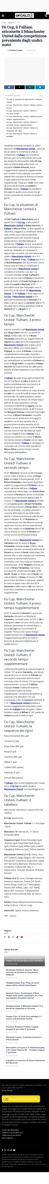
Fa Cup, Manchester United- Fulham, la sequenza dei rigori (22, 129)
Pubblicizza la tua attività (11, 1135)
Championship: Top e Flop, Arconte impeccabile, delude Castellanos (22, 984)
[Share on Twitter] (20, 87)
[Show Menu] (3, 15)
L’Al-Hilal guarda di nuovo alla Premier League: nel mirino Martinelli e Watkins (24, 959)
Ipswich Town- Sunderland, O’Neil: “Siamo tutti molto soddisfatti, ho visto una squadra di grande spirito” (24, 995)
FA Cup (19, 23)
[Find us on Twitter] (9, 937)
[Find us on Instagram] (13, 937)
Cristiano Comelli (15, 50)
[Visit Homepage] (24, 15)
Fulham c (32, 259)
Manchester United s (26, 500)
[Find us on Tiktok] (17, 937)
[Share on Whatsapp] (30, 87)
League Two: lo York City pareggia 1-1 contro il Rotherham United (24, 1017)
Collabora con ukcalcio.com (12, 1132)
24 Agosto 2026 (12, 964)
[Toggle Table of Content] (39, 96)
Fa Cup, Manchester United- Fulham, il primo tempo (24, 106)
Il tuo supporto (7, 1138)
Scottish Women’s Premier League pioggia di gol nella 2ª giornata (22, 1027)
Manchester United (26, 148)
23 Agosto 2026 (12, 1055)
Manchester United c (21, 703)
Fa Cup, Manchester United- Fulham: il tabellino (21, 135)
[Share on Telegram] (40, 87)
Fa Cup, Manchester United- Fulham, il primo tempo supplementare (24, 117)
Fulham (21, 155)
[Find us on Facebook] (4, 937)
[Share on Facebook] (9, 87)
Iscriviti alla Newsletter (10, 1130)
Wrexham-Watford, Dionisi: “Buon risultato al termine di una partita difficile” (22, 972)
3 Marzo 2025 (31, 50)
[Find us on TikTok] (11, 1150)
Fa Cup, (7, 296)
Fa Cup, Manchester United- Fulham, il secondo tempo (21, 112)
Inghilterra (11, 23)
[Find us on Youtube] (22, 937)
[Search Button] (46, 15)
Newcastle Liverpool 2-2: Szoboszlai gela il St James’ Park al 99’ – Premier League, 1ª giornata (25, 1049)
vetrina (13, 916)
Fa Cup (21, 222)
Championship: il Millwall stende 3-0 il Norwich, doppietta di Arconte (24, 1007)
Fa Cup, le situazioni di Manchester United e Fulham (24, 100)
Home (4, 23)
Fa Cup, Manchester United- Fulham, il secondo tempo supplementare (21, 123)
